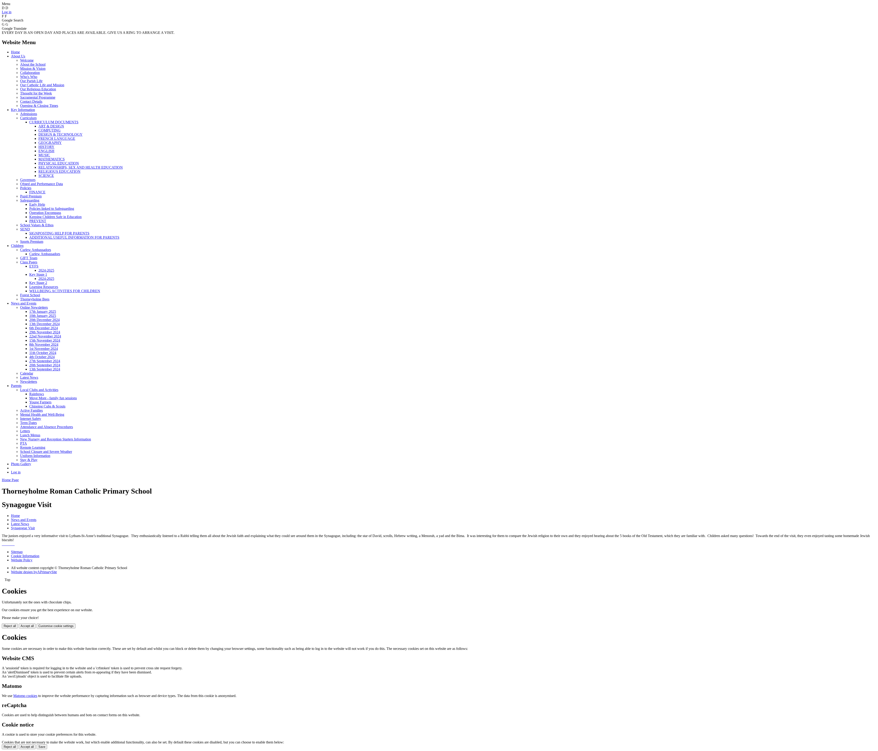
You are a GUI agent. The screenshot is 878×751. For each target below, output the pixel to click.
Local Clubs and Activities (39, 390)
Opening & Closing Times (39, 106)
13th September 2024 (44, 369)
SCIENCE (46, 176)
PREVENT (37, 221)
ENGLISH (46, 151)
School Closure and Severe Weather (46, 452)
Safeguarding (29, 200)
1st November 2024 (43, 349)
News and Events (23, 303)
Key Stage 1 (38, 274)
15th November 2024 (44, 340)
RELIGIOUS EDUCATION (59, 171)
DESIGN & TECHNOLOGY (60, 134)
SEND (25, 229)
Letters (25, 431)
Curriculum (28, 118)
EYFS (33, 266)
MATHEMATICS (51, 159)
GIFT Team (28, 258)
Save (41, 746)
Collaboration (30, 73)
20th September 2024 (44, 365)
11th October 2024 (42, 353)
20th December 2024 (44, 320)
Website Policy (21, 560)
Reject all (10, 626)
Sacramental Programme (37, 97)
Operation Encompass (45, 213)
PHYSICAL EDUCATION (58, 163)
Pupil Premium (31, 196)
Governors (27, 180)
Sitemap (17, 552)
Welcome (27, 60)
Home (15, 52)
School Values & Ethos (37, 225)
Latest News (29, 377)
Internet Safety (30, 419)
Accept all (27, 626)
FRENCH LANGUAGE (56, 138)
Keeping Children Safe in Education (55, 217)
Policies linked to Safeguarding (51, 209)
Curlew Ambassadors (35, 250)
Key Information (23, 110)
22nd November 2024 (45, 336)
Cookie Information (25, 556)
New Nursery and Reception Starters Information (55, 439)
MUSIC (44, 155)
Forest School (30, 295)
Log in (6, 12)
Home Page (10, 480)
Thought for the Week (36, 93)
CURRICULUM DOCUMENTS (53, 122)
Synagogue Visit (23, 528)
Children (17, 246)
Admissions (28, 114)
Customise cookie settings (56, 626)
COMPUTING (49, 130)
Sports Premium (31, 241)
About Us (18, 56)
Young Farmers (40, 402)
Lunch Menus (30, 435)
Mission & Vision (33, 68)
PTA (23, 443)
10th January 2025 (42, 316)
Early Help (37, 204)
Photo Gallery (21, 464)
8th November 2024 (43, 344)
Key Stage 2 (38, 283)
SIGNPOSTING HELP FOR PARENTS (59, 233)
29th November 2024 (44, 332)
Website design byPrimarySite (34, 572)
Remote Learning (32, 447)
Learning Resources (43, 287)
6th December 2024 (43, 328)
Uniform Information (35, 456)
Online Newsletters (34, 307)
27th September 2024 (44, 361)
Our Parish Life (31, 81)
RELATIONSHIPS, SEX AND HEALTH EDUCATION (80, 167)
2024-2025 (46, 270)
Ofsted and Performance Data (41, 184)
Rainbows (36, 394)
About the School (33, 64)
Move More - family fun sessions (53, 398)
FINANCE (37, 192)
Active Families (31, 410)
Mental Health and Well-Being (42, 414)
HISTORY (46, 147)
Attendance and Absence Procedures (46, 427)
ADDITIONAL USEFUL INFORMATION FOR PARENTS (74, 237)
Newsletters (28, 382)
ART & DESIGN (51, 126)
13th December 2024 (44, 324)
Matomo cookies (25, 696)
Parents (16, 386)
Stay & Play (28, 460)
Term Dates (28, 423)
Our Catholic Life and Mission (42, 85)
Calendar (26, 373)
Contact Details (31, 101)
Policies (25, 188)
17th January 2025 (42, 311)
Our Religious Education (38, 89)
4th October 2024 (42, 357)
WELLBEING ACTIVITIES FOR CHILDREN (64, 291)
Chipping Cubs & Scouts (47, 406)
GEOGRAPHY (50, 143)
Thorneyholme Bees (34, 299)
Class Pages (28, 262)
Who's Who (28, 77)
